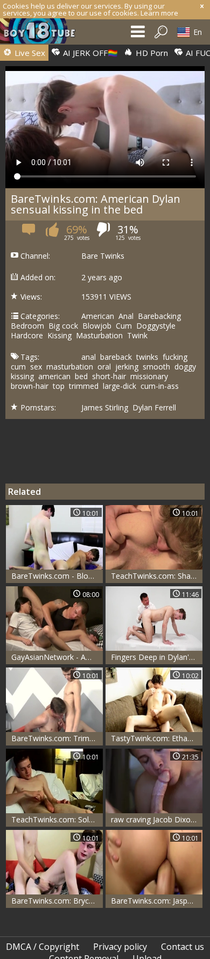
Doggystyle (156, 326)
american (54, 376)
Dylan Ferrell (154, 407)
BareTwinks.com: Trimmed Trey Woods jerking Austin (57, 738)
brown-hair (29, 386)
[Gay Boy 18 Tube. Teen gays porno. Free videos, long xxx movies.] (43, 33)
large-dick (119, 386)
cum (18, 367)
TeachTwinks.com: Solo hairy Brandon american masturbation (57, 819)
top (59, 386)
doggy (185, 367)
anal (88, 357)
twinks (147, 357)
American (97, 316)
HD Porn (151, 52)
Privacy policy (120, 946)
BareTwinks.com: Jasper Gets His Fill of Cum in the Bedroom (156, 901)
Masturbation (99, 335)
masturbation (69, 367)
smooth (156, 367)
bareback (116, 357)
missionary (149, 376)
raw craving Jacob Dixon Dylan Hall (156, 819)
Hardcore (27, 335)
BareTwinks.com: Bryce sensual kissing (57, 901)
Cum (124, 326)
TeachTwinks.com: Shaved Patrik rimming (156, 576)
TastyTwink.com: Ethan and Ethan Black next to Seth (156, 738)
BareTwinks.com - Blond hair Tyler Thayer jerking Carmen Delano (57, 576)
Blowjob (96, 326)
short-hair (109, 376)
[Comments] (29, 233)
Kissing (59, 335)
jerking (126, 367)
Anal (126, 316)
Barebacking (159, 316)
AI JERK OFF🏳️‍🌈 (89, 52)
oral (104, 367)
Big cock (63, 326)
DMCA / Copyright (42, 946)
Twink (137, 335)
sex (36, 367)
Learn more (159, 13)
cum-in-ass (160, 386)
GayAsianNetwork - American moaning (57, 657)
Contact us (182, 946)
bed (81, 376)
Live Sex (28, 52)
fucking (175, 357)
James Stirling (104, 407)
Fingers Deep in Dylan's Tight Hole (156, 657)
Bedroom (27, 326)
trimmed (84, 386)
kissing (22, 376)
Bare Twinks (102, 256)
